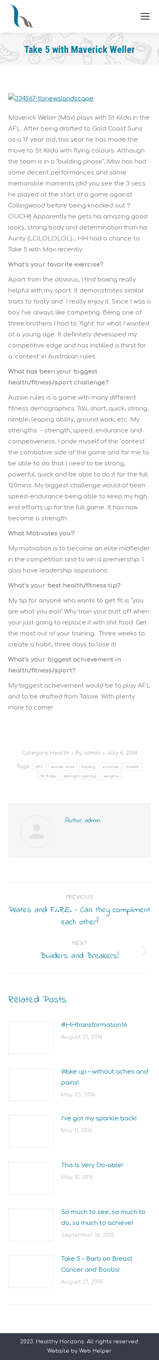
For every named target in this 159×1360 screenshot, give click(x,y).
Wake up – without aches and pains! (104, 1077)
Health (59, 753)
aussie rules (63, 766)
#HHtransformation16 (94, 1025)
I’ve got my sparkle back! (99, 1118)
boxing (88, 766)
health (132, 766)
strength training (80, 776)
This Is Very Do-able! (92, 1165)
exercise (111, 766)
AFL (39, 766)
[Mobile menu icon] (145, 16)
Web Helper (95, 1351)
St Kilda (48, 776)
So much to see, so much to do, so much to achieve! (103, 1218)
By (88, 753)
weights (111, 776)
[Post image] (30, 1038)
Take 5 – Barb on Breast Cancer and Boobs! (96, 1264)
